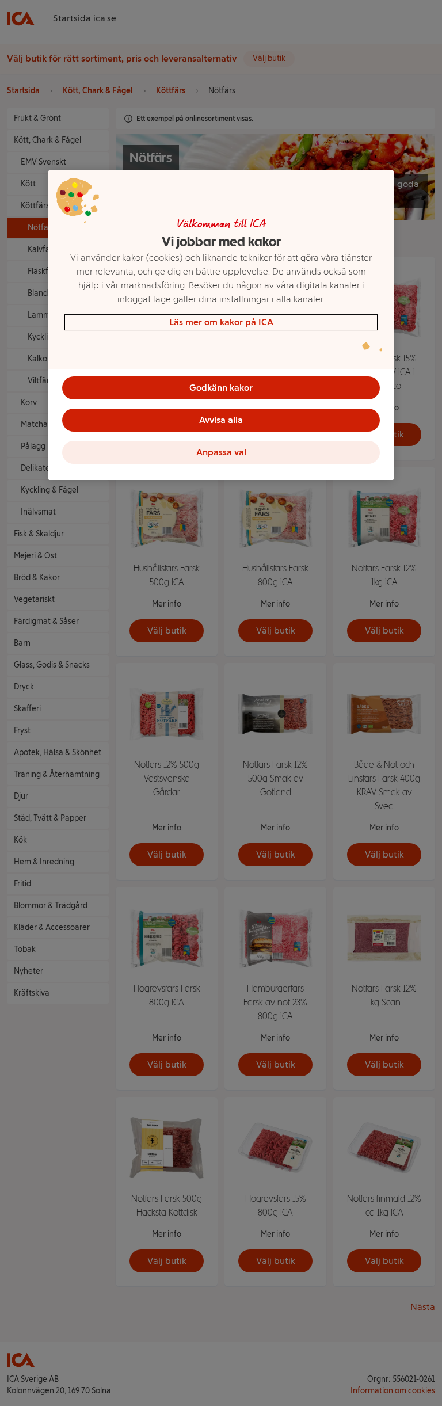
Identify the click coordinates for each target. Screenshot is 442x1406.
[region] (221, 325)
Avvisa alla (221, 419)
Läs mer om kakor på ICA (221, 322)
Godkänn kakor (221, 387)
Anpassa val (221, 452)
